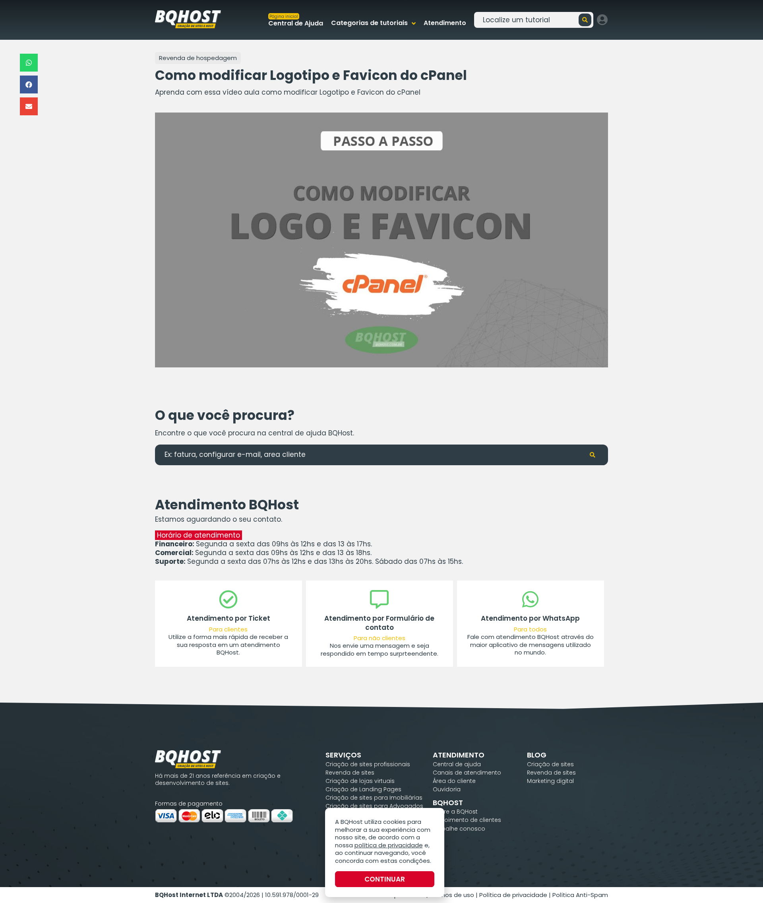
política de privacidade (388, 845)
